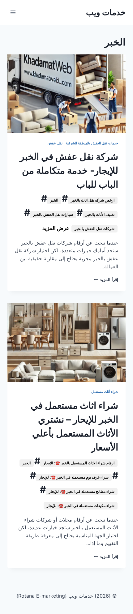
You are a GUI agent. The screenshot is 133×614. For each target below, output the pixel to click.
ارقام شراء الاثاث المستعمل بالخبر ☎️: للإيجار (78, 463)
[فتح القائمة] (13, 12)
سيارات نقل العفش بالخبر (53, 214)
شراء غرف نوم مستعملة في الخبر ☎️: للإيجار (74, 477)
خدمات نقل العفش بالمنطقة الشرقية (92, 143)
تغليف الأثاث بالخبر (100, 214)
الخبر (54, 200)
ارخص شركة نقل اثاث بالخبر (92, 200)
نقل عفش (55, 143)
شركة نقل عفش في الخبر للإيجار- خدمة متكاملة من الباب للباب (69, 170)
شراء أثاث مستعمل (104, 392)
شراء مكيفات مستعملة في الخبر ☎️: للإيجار (80, 505)
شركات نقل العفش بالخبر (94, 228)
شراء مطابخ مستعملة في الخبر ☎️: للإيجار (81, 491)
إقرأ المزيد (106, 279)
